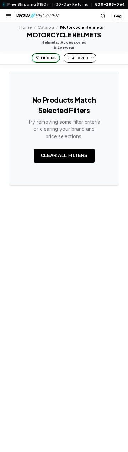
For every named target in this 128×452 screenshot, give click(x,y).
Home (25, 27)
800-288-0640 (111, 4)
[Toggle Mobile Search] (103, 16)
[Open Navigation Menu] (9, 16)
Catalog (46, 27)
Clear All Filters (64, 155)
